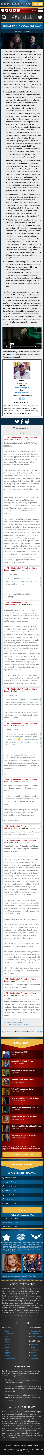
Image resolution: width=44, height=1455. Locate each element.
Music (7, 1344)
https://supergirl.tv (22, 387)
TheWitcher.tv (36, 1336)
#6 (4, 993)
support (12, 357)
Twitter (34, 1347)
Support (7, 1353)
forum (12, 354)
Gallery (7, 1339)
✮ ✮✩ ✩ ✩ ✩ (10, 1199)
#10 (5, 779)
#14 (5, 568)
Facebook (34, 1344)
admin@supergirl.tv (22, 392)
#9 (4, 826)
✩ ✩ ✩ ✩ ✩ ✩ (10, 1203)
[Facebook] (20, 398)
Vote (22, 1209)
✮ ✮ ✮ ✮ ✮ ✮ (10, 1178)
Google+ (34, 1355)
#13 (5, 602)
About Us (9, 1445)
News (7, 1331)
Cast (6, 1336)
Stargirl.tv (35, 1334)
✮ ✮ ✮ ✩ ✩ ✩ (10, 1190)
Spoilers (8, 1347)
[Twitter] (23, 398)
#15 (5, 437)
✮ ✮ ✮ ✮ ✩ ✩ (10, 1186)
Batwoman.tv (36, 1331)
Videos (7, 1342)
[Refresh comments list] (30, 428)
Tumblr (33, 1352)
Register (39, 1032)
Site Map (17, 1445)
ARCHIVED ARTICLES (22, 1154)
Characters (9, 1334)
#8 (4, 840)
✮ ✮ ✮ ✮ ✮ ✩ (10, 1182)
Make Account (10, 1358)
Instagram (35, 1350)
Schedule (35, 1445)
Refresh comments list (14, 1023)
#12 (5, 689)
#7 (4, 979)
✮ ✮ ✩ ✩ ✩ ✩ (10, 1195)
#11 (5, 723)
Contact (8, 1355)
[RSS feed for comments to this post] (28, 428)
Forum (7, 1350)
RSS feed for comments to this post (18, 1024)
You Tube (34, 1358)
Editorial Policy (26, 1445)
